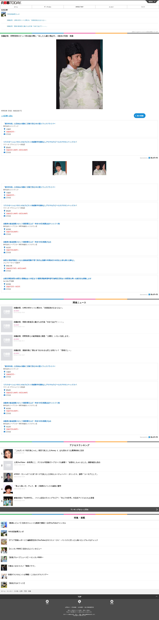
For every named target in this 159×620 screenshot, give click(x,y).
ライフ (143, 6)
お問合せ (67, 607)
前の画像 (140, 115)
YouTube (111, 603)
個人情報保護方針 (89, 607)
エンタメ (111, 6)
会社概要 (80, 607)
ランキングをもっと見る (79, 509)
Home (47, 603)
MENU (151, 1)
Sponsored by (144, 158)
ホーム (16, 6)
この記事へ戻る (7, 116)
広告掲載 (74, 607)
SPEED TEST (79, 6)
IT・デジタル (47, 6)
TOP (79, 596)
